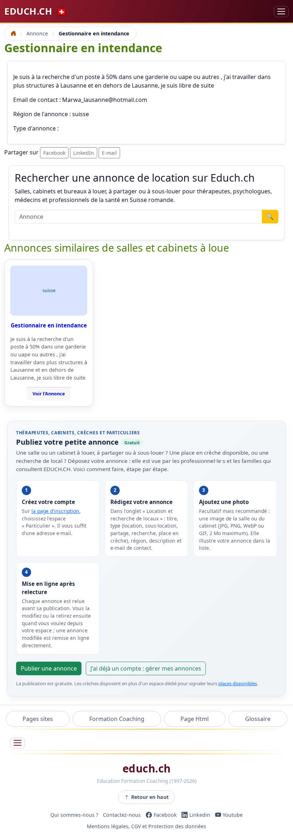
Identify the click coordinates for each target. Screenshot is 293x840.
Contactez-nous (122, 814)
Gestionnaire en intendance (49, 325)
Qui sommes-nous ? (74, 814)
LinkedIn (83, 152)
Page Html (194, 719)
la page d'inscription (55, 511)
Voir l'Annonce (49, 393)
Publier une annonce (49, 668)
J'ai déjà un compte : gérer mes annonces (145, 668)
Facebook (54, 152)
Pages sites (38, 719)
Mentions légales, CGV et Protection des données (146, 826)
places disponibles (237, 683)
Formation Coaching (116, 719)
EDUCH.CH (35, 11)
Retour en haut (150, 797)
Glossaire (257, 719)
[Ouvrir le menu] (17, 742)
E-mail (109, 152)
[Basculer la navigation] (281, 11)
